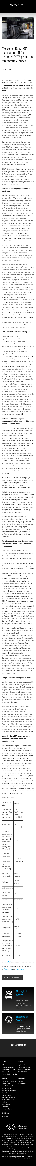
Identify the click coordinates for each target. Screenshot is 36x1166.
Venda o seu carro (23, 1074)
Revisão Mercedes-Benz (9, 1081)
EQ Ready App (6, 1102)
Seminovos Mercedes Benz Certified (24, 1070)
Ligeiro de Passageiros (24, 1065)
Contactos (21, 1081)
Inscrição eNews (7, 1109)
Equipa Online (22, 1083)
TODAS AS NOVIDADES (12, 977)
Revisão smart (6, 1083)
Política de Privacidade (8, 1069)
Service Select (6, 1095)
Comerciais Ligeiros (24, 1067)
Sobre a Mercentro (7, 1065)
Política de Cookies (7, 1072)
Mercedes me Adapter (8, 1097)
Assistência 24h (6, 1088)
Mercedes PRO (6, 1104)
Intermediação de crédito (9, 1074)
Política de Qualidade (8, 1067)
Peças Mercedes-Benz (8, 1093)
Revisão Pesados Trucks (9, 1086)
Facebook (8, 969)
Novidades (5, 1116)
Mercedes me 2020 (8, 1100)
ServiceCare (5, 1106)
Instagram (20, 969)
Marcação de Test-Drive (9, 1090)
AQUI (9, 962)
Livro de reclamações (11, 1159)
